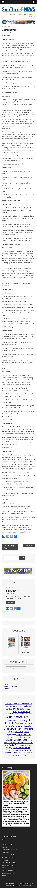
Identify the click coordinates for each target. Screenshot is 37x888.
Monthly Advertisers (7, 865)
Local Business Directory (9, 863)
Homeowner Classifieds (9, 857)
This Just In (12, 590)
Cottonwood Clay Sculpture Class (16, 714)
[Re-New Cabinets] (18, 22)
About (3, 842)
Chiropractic (10, 711)
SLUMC (7, 745)
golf (28, 720)
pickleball (22, 739)
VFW (25, 755)
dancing (12, 716)
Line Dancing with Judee (18, 727)
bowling (9, 709)
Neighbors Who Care (19, 735)
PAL (29, 737)
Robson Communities (8, 868)
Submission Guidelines (8, 870)
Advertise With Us (7, 844)
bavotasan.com (27, 885)
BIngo (15, 706)
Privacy (4, 875)
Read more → (10, 602)
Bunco (29, 709)
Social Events (15, 745)
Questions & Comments (8, 873)
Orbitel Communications (10, 686)
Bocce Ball (22, 706)
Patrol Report (11, 740)
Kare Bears (27, 723)
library (26, 726)
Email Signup (5, 852)
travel (9, 755)
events (21, 717)
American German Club (22, 703)
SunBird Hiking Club (18, 750)
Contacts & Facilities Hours (9, 850)
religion (30, 740)
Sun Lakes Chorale (24, 753)
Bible (11, 706)
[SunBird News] (18, 8)
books (29, 706)
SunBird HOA (7, 684)
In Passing (17, 723)
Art (7, 706)
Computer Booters (21, 711)
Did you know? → (29, 545)
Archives (6, 689)
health (8, 723)
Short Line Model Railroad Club (18, 742)
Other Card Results (19, 737)
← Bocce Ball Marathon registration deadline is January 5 (9, 547)
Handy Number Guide (8, 855)
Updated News (12, 587)
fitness (29, 716)
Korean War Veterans (13, 726)
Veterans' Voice (17, 755)
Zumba (28, 755)
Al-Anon (8, 703)
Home (3, 839)
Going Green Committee (16, 720)
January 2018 (7, 27)
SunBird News (18, 883)
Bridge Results (19, 708)
